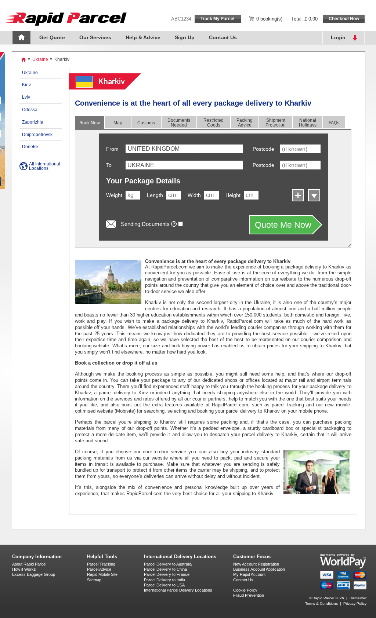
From (112, 149)
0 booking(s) (269, 19)
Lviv (26, 97)
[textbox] (184, 165)
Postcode (263, 149)
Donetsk (30, 146)
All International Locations (44, 166)
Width (194, 195)
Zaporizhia (32, 122)
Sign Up (185, 37)
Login (338, 37)
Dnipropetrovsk (37, 134)
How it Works (24, 569)
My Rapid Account (249, 574)
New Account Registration (256, 564)
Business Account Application (259, 569)
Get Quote (52, 37)
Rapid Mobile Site (102, 574)
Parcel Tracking (101, 564)
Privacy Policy (354, 603)
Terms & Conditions (321, 603)
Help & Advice (143, 37)
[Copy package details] (313, 194)
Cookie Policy (245, 590)
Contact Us (223, 37)
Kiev (26, 84)
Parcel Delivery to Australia (168, 564)
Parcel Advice (99, 569)
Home (21, 37)
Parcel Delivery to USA (164, 585)
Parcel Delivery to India (164, 580)
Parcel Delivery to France (166, 574)
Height (233, 195)
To (109, 165)
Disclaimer (358, 598)
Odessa (29, 109)
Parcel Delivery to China (165, 569)
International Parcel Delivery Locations (178, 590)
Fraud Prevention (248, 595)
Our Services (95, 37)
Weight (114, 195)
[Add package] (297, 194)
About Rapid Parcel (29, 564)
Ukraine (40, 59)
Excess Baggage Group (33, 574)
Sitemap (94, 580)
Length (155, 195)
